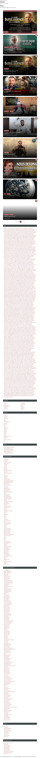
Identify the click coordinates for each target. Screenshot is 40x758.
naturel (23, 333)
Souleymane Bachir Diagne (9, 639)
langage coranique (20, 313)
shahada (15, 369)
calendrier (13, 251)
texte (9, 380)
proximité (15, 350)
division (21, 273)
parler (24, 340)
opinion (27, 336)
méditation (28, 330)
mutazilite (10, 329)
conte (26, 262)
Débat (5, 420)
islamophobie (29, 307)
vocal (9, 388)
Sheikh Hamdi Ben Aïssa (8, 448)
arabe (16, 242)
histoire (15, 297)
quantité (24, 354)
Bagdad (8, 248)
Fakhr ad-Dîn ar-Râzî (7, 546)
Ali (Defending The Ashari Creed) (10, 665)
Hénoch (5, 512)
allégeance (14, 237)
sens (8, 369)
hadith (32, 295)
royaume (31, 361)
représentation (29, 359)
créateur (28, 268)
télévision (29, 382)
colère (33, 256)
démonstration (6, 276)
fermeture (24, 288)
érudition (29, 394)
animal (10, 239)
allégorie (18, 237)
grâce (22, 294)
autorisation (11, 247)
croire (29, 267)
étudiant (17, 395)
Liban (22, 314)
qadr (9, 354)
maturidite (19, 321)
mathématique (6, 321)
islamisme (25, 307)
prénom (18, 352)
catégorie (5, 252)
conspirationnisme (12, 262)
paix (21, 339)
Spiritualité (23, 407)
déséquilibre (22, 277)
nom (24, 334)
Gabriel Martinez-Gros (8, 572)
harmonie (22, 296)
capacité (22, 251)
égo (23, 392)
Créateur (32, 268)
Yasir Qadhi (6, 666)
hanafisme (11, 296)
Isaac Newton (6, 553)
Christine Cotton (7, 577)
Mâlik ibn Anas (6, 559)
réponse (25, 363)
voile (18, 388)
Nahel (33, 332)
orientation (21, 337)
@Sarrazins (6, 689)
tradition (20, 381)
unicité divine (16, 384)
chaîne (33, 252)
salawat (16, 367)
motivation (24, 326)
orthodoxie (28, 337)
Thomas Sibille (6, 659)
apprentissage (28, 241)
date (8, 270)
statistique (34, 373)
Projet (5, 435)
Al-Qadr (26, 235)
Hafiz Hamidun (6, 735)
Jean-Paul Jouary (7, 606)
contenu (14, 263)
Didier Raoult (6, 697)
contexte (23, 263)
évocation (27, 395)
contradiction (27, 263)
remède (14, 359)
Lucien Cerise (6, 579)
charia (30, 252)
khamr (12, 310)
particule (5, 341)
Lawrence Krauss (7, 718)
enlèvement (25, 280)
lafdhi (14, 311)
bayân (21, 248)
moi (20, 324)
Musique (5, 430)
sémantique (17, 376)
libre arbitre (17, 315)
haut (30, 296)
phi (34, 342)
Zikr (4, 440)
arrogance (31, 242)
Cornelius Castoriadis (8, 604)
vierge (14, 387)
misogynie (30, 323)
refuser (14, 358)
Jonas (5, 474)
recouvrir (22, 356)
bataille (18, 248)
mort (19, 326)
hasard (28, 296)
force (32, 290)
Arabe (19, 242)
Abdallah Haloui (7, 628)
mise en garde (25, 323)
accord (21, 229)
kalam (10, 310)
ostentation (6, 339)
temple (22, 379)
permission (17, 342)
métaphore (6, 332)
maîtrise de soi (22, 322)
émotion (32, 393)
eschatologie (12, 282)
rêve (12, 366)
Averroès (21, 247)
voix (27, 388)
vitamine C (31, 387)
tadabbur (8, 378)
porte (9, 346)
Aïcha (5, 558)
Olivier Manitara (7, 688)
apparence (6, 241)
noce (17, 334)
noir (22, 334)
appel (16, 241)
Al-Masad (28, 234)
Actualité (5, 403)
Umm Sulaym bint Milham (8, 481)
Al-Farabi (5, 466)
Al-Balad (14, 232)
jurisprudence (24, 309)
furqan (30, 291)
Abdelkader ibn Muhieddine (9, 534)
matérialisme (27, 321)
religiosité (6, 359)
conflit (19, 260)
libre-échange (12, 315)
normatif (9, 335)
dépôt (18, 276)
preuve (8, 347)
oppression (6, 337)
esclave (19, 282)
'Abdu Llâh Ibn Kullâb (8, 497)
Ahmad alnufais (7, 748)
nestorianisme (27, 333)
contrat (5, 264)
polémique (6, 346)
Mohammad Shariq (7, 728)
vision (26, 387)
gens (18, 293)
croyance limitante (17, 268)
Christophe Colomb (7, 542)
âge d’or (25, 391)
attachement (6, 245)
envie (28, 281)
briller (30, 250)
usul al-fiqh (32, 385)
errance (5, 282)
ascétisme (18, 243)
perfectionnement (11, 342)
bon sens (27, 250)
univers (14, 385)
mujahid (29, 327)
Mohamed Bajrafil (7, 655)
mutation (29, 328)
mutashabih (25, 328)
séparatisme (26, 376)
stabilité (27, 373)
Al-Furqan (28, 232)
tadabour (11, 378)
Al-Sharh (9, 236)
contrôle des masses (23, 264)
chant (28, 252)
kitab (23, 310)
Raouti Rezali (6, 616)
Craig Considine (7, 708)
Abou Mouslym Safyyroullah (9, 681)
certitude (14, 252)
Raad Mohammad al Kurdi (8, 751)
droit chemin (30, 274)
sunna (7, 375)
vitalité (28, 387)
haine (35, 295)
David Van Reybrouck (8, 602)
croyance (5, 268)
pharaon (32, 342)
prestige (5, 347)
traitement (30, 381)
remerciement (10, 359)
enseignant (6, 281)
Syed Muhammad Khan (8, 648)
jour (33, 308)
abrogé (9, 229)
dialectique (30, 270)
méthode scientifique (21, 332)
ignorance (28, 300)
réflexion (34, 362)
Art (4, 404)
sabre (19, 366)
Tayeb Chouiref (6, 596)
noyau (19, 335)
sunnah (10, 375)
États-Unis (16, 391)
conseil (27, 261)
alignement (28, 236)
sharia (18, 369)
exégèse (9, 287)
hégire (30, 298)
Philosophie (23, 403)
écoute (5, 392)
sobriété (24, 371)
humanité (12, 298)
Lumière (8, 317)
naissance (6, 333)
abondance (26, 228)
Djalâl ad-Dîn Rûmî (7, 490)
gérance (24, 295)
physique (10, 343)
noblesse (14, 334)
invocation (18, 307)
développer (6, 278)
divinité (19, 273)
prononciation (9, 349)
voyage (34, 388)
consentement (6, 262)
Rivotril (13, 361)
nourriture (15, 335)
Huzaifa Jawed (6, 733)
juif (19, 309)
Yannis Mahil (6, 638)
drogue (24, 274)
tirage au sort (6, 381)
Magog (9, 319)
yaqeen (5, 391)
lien (25, 315)
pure (19, 353)
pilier (23, 343)
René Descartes (7, 488)
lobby (15, 316)
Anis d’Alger (6, 713)
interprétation (26, 306)
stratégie (11, 374)
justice (33, 309)
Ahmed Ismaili (6, 635)
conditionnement (7, 260)
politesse (18, 345)
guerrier (27, 294)
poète (18, 346)
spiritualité (24, 373)
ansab (13, 239)
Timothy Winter (7, 594)
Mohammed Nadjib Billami (9, 620)
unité (12, 385)
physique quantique (15, 343)
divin (16, 273)
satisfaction (25, 367)
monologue (30, 324)
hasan (25, 296)
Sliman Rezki (6, 684)
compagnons (28, 257)
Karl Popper (6, 475)
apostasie (32, 239)
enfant (12, 280)
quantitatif (21, 354)
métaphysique (10, 332)
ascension (14, 243)
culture (12, 269)
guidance (31, 294)
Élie (4, 540)
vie (31, 386)
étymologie (21, 395)
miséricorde (6, 324)
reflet (12, 358)
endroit (5, 280)
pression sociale (32, 346)
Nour (12, 335)
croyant (22, 268)
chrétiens (34, 254)
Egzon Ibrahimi (6, 729)
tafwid (17, 378)
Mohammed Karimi (7, 683)
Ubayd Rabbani (6, 747)
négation (5, 336)
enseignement (11, 281)
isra (35, 307)
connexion (11, 261)
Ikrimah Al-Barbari (7, 528)
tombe (10, 381)
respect (33, 359)
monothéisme (6, 326)
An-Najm (13, 238)
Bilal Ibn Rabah (6, 495)
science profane (24, 368)
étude (14, 395)
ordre (15, 337)
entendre (15, 281)
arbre (25, 242)
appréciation (33, 241)
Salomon (5, 527)
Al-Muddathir (10, 235)
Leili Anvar (6, 629)
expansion (32, 284)
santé (22, 367)
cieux (10, 255)
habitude (27, 295)
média (17, 330)
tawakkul (11, 379)
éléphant (8, 393)
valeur (10, 386)
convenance (29, 264)
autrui (18, 247)
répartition (22, 363)
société (27, 371)
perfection (6, 342)
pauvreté (23, 341)
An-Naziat (23, 238)
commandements (7, 257)
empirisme (29, 278)
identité (15, 300)
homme (34, 297)
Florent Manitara (7, 717)
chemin (7, 254)
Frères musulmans (25, 291)
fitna (19, 289)
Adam (19, 230)
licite (24, 315)
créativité (9, 269)
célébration (23, 269)
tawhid (18, 379)
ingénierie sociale (29, 303)
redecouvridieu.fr (30, 356)
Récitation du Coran (7, 436)
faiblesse (21, 287)
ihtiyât (5, 301)
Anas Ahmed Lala (7, 677)
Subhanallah (19, 374)
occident (21, 336)
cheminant (11, 254)
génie (5, 295)
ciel (8, 255)
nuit (21, 335)
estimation (12, 283)
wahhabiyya (27, 389)
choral (31, 254)
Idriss (5, 538)
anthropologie (16, 239)
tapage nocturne (21, 378)
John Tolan (6, 642)
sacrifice (22, 366)
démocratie (34, 275)
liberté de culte (6, 315)
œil (33, 395)
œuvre (5, 396)
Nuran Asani (6, 727)
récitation (22, 362)
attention (13, 245)
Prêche (5, 433)
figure (29, 288)
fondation (6, 290)
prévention (27, 352)
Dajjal (29, 269)
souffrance (13, 372)
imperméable (11, 302)
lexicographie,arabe (12, 314)
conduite (12, 260)
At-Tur (29, 244)
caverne (11, 252)
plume (8, 345)
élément (5, 393)
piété (27, 343)
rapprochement (28, 355)
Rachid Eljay (6, 692)
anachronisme (28, 238)
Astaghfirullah (10, 244)
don (7, 274)
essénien (8, 283)
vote (32, 388)
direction (23, 271)
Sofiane (5, 593)
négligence (9, 336)
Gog (29, 293)
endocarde (33, 278)
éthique (7, 395)
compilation (11, 258)
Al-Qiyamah (34, 235)
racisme (5, 355)
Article (5, 415)
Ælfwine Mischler (7, 600)
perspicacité (26, 342)
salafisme (10, 367)
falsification (29, 287)
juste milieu (29, 309)
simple (12, 371)
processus (10, 348)
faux (18, 288)
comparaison (6, 258)
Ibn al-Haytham (7, 548)
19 (4, 228)
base (16, 248)
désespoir (34, 276)
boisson (13, 250)
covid (7, 267)
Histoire (5, 407)
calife (16, 251)
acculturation (25, 229)
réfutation (9, 363)
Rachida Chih (6, 657)
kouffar (25, 310)
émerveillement (17, 393)
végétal (11, 389)
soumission (32, 372)
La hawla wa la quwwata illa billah (22, 311)
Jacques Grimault (7, 670)
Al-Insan (11, 234)
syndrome (6, 376)
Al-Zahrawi (6, 557)
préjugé (15, 352)
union (24, 384)
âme (28, 391)
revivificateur (25, 360)
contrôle (17, 264)
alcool (17, 236)
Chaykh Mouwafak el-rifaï (8, 452)
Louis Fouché (6, 630)
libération (21, 315)
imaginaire (21, 301)
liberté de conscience (30, 314)
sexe (13, 369)
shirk (26, 369)
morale (17, 326)
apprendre (23, 241)
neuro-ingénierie (33, 333)
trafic (27, 381)
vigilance (17, 387)
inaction (17, 302)
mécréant (33, 329)
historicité (27, 297)
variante (12, 386)
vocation (12, 388)
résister (12, 365)
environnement (32, 281)
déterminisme (32, 277)
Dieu (5, 271)
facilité (15, 287)
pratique (23, 346)
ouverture (18, 339)
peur (29, 342)
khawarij (15, 310)
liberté (25, 314)
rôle (14, 366)
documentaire (31, 273)
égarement (20, 392)
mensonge (31, 322)
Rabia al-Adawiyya (7, 523)
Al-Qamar (29, 235)
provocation (11, 350)
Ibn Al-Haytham (7, 494)
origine (24, 337)
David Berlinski (6, 669)
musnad (17, 328)
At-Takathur (26, 244)
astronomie (16, 244)
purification (25, 353)
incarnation (21, 302)
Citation (5, 417)
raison (8, 355)
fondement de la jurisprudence (18, 290)
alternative (22, 237)
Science (22, 405)
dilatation (14, 271)
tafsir (15, 378)
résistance (9, 365)
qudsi (27, 354)
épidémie (8, 394)
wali (30, 389)
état (4, 395)
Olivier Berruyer (7, 711)
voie (14, 388)
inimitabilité (6, 304)
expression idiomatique (18, 286)
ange (8, 239)
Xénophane (6, 514)
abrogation (30, 228)
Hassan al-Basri (7, 554)
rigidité (5, 361)
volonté (29, 388)
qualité (17, 354)
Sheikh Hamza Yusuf (7, 451)
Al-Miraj (31, 234)
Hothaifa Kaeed (7, 749)
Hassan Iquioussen (7, 714)
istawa (7, 308)
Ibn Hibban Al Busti (7, 496)
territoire (34, 379)
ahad (13, 231)
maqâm (23, 320)
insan (20, 304)
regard (17, 358)
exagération (20, 283)
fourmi (5, 291)
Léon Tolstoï (6, 487)
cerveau (18, 252)
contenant (6, 263)
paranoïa (12, 340)
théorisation (34, 380)
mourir (12, 327)
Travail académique (7, 439)
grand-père (8, 294)
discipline (27, 271)
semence (5, 369)
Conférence (6, 418)
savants (31, 367)
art (33, 242)
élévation (12, 393)
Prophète (25, 349)
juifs (21, 309)
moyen (15, 327)
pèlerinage (30, 353)
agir (11, 231)
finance (12, 289)
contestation (19, 263)
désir (11, 277)
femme (21, 288)
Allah (6, 237)
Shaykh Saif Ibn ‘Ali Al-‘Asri (8, 586)
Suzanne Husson (7, 573)
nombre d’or (31, 334)
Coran (7, 265)
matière (11, 321)
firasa (17, 289)
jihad (28, 308)
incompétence (31, 302)
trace (18, 381)
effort (21, 278)
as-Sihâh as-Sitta (10, 243)
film (7, 289)
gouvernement (33, 293)
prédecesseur (28, 350)
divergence (10, 273)
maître (15, 322)
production (23, 348)
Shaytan (21, 369)
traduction (24, 381)
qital (13, 354)
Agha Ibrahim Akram (8, 591)
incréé (10, 303)
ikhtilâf (12, 301)
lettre (8, 314)
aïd (4, 248)
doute (22, 274)
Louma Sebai (6, 732)
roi (23, 361)
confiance (16, 260)
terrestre (30, 379)
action (29, 229)
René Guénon (6, 463)
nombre (27, 334)
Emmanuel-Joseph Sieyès (8, 501)
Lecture (5, 429)
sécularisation (12, 376)
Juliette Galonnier (7, 610)
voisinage (25, 388)
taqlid (33, 378)
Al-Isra (19, 234)
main (11, 319)
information (24, 303)
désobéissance (17, 277)
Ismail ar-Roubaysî (7, 695)
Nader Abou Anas (7, 661)
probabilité (6, 348)
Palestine (23, 339)
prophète (22, 349)
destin (18, 270)
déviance (10, 278)
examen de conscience (26, 283)
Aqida (7, 242)
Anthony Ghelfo (7, 646)
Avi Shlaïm (6, 675)
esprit (27, 282)
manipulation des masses (13, 320)
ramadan (11, 355)
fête (8, 293)
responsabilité (6, 360)
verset (19, 386)
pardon (19, 340)
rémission (17, 363)
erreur (8, 282)
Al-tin (12, 236)
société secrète (32, 371)
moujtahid (6, 327)
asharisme (22, 243)
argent (27, 242)
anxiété (29, 239)
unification (21, 384)
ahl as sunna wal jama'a (23, 231)
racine (33, 354)
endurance (9, 280)
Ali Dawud (6, 736)
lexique (17, 314)
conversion (34, 264)
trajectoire (6, 382)
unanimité (9, 384)
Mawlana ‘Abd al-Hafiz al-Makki (9, 649)
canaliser (19, 251)
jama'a (15, 308)
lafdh (12, 311)
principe (11, 347)
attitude (21, 245)
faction (18, 287)
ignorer (31, 300)
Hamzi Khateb (6, 612)
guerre (24, 294)
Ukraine (5, 384)
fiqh (15, 289)
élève (33, 392)
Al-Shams (5, 236)
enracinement (33, 280)
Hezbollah (6, 297)
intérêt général (10, 307)
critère (26, 267)
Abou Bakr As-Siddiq (7, 506)
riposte (8, 361)
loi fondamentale (23, 316)
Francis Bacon (6, 551)
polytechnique (30, 345)
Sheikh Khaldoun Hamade (8, 449)
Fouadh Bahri (6, 640)
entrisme (25, 281)
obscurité (15, 336)
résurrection (16, 365)
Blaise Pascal (6, 483)
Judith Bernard (6, 605)
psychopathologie (9, 353)
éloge (31, 392)
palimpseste (27, 339)
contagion (23, 262)
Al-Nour (19, 235)
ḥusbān (10, 396)
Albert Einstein (6, 549)
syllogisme (26, 375)
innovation (17, 304)
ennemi (29, 280)
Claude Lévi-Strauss (7, 535)
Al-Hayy (5, 234)
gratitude (16, 294)
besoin (26, 248)
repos (25, 359)
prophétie (29, 349)
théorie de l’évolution (27, 380)
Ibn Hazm (5, 509)
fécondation (34, 291)
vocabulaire (6, 388)
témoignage (33, 382)
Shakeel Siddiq (6, 671)
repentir (22, 359)
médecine (5, 330)
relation (20, 358)
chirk (25, 254)
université (26, 385)
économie (33, 391)
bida (28, 248)
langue (25, 313)
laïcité (30, 313)
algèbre (24, 236)
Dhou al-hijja (26, 270)
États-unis (20, 391)
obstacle (18, 336)
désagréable (26, 276)
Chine (23, 254)
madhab (32, 317)
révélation (9, 366)
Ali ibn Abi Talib (6, 458)
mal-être (21, 319)
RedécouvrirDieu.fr (3, 0)
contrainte (32, 263)
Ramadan (15, 355)
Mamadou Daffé (7, 632)
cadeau (5, 251)
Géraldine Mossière (7, 613)
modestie (10, 324)
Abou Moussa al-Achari (8, 555)
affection (30, 230)
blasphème (9, 250)
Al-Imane (8, 234)
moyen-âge (18, 327)
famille (32, 287)
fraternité (20, 291)
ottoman (12, 339)
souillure (23, 372)
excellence (32, 283)
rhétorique (30, 360)
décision (14, 275)
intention (9, 306)
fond (32, 289)
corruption (19, 265)
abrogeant (6, 229)
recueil (25, 356)
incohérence (26, 302)
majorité (16, 319)
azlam (35, 247)
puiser (14, 353)
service (10, 369)
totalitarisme (14, 381)
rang (18, 355)
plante (34, 343)
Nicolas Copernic (7, 547)
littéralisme (6, 316)
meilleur (26, 322)
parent (22, 340)
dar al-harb (32, 269)
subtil (32, 374)
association (6, 244)
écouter (8, 392)
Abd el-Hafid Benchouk (8, 580)
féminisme (6, 293)
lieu (27, 315)
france (10, 291)
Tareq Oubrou (6, 599)
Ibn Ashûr (5, 471)
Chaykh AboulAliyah (7, 571)
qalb (11, 354)
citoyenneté (24, 255)
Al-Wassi (14, 236)
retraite (18, 360)
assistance (34, 243)
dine (20, 271)
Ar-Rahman (13, 242)
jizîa (31, 308)
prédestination (6, 352)
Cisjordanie (17, 255)
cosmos (26, 265)
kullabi (31, 310)
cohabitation (17, 256)
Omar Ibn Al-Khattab (7, 462)
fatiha (14, 288)
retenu (16, 360)
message (5, 323)
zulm (13, 391)
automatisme (6, 247)
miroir (21, 323)
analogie (32, 238)
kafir (8, 310)
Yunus (11, 391)
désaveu (30, 276)
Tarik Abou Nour (7, 668)
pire (24, 343)
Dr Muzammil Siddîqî (8, 704)
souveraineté (19, 373)
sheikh (24, 369)
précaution (20, 350)
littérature (10, 316)
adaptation (22, 230)
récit (19, 362)
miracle (16, 323)
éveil (24, 395)
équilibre (25, 394)
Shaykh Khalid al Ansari (8, 698)
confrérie (22, 260)
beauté (23, 248)
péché (33, 353)
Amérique (10, 238)
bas (14, 248)
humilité (18, 298)
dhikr (22, 270)
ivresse (10, 308)
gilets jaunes (21, 293)
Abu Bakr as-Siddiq (7, 522)
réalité (10, 362)
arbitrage (22, 242)
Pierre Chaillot (6, 674)
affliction (33, 230)
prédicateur (12, 352)
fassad (9, 288)
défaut (17, 275)
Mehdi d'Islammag (7, 576)
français (13, 291)
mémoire (31, 330)
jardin (18, 308)
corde (13, 265)
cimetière (12, 255)
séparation (22, 376)
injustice (13, 304)
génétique (16, 295)
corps (15, 265)
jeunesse (23, 308)
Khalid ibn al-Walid (7, 529)
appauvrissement (11, 241)
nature (20, 333)
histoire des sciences (21, 297)
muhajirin (22, 327)
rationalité (33, 355)
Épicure (5, 516)
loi (19, 316)
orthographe (32, 337)
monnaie (25, 324)
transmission (10, 382)
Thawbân (5, 525)
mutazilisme (6, 329)
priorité (29, 347)
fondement (10, 290)
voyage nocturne (7, 389)
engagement (18, 280)
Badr (6, 248)
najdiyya (9, 333)
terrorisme (6, 380)
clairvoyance (10, 256)
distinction (6, 273)
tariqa (5, 379)
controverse (14, 264)
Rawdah (5, 356)
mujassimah (33, 327)
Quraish (29, 354)
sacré (25, 366)
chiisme (20, 254)
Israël (5, 308)
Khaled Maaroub (7, 597)
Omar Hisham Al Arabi (8, 742)
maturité (23, 321)
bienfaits (24, 249)
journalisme (11, 309)
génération (8, 295)
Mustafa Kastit (6, 570)
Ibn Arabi (5, 521)
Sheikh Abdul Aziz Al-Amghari (9, 447)
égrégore (26, 392)
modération (17, 324)
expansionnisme (7, 286)
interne (17, 306)
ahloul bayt (30, 231)
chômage (5, 255)
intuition (31, 306)
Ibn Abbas (6, 461)
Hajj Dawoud (6, 709)
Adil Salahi (6, 636)
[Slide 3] (21, 32)
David (5, 526)
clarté (13, 256)
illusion (14, 301)
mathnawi (33, 320)
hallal (5, 296)
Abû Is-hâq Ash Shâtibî (8, 473)
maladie (24, 319)
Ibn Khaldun (6, 564)
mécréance (29, 329)
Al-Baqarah (19, 232)
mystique (18, 329)
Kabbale (5, 310)
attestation (18, 245)
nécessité (28, 335)
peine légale (28, 341)
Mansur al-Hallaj (7, 533)
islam (22, 307)
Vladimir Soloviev (7, 489)
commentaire (13, 257)
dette (20, 270)
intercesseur (13, 306)
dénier (11, 276)
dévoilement (14, 278)
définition (22, 275)
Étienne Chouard (7, 531)
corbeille (10, 265)
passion (12, 341)
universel (22, 385)
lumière (5, 317)
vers (17, 386)
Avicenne (5, 467)
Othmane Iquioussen (8, 622)
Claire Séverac (6, 626)
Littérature (6, 408)
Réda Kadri (6, 587)
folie (27, 289)
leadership (33, 313)
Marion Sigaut (6, 598)
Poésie (5, 432)
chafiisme (21, 252)
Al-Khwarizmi (6, 502)
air (32, 231)
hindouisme (12, 297)
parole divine (30, 340)
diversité (13, 273)
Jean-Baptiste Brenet (7, 658)
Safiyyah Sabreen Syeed (8, 581)
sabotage (16, 366)
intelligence (28, 304)
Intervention (6, 427)
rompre (25, 361)
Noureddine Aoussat (7, 644)
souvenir (15, 373)
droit (27, 274)
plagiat (31, 343)
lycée (21, 317)
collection (25, 256)
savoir (34, 367)
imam (24, 301)
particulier (9, 341)
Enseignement (6, 405)
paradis (5, 340)
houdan (5, 298)
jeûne (26, 308)
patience (16, 341)
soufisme (16, 372)
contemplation (30, 262)
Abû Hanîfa (6, 460)
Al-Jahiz (5, 562)
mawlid (9, 322)
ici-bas (13, 300)
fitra (21, 289)
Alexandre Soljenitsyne (8, 482)
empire (25, 278)
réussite (23, 365)
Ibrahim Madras (7, 705)
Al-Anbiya (7, 232)
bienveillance (28, 249)
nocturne (20, 334)
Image (5, 426)
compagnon (24, 257)
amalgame (26, 237)
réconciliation (30, 362)
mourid (9, 327)
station (30, 373)
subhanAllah (24, 374)
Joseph (5, 493)
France (8, 291)
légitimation (28, 317)
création (5, 269)
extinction (29, 286)
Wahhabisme (22, 389)
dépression (14, 276)
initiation (10, 304)
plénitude (11, 345)
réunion (20, 365)
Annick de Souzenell (7, 615)
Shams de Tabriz (7, 507)
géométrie (20, 295)
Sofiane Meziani (7, 716)
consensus (31, 261)
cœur (27, 269)
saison (5, 367)
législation (24, 317)
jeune (20, 308)
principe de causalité (17, 347)
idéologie (24, 300)
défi (19, 275)
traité (34, 381)
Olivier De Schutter (7, 650)
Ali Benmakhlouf (7, 643)
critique (23, 267)
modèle (13, 324)
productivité (27, 348)
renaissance (18, 359)
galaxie (13, 293)
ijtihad (9, 301)
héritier (5, 300)
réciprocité (16, 362)
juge (14, 309)
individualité (13, 303)
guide (34, 294)
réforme (5, 363)
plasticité (5, 345)
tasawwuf (8, 379)
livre (13, 316)
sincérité (15, 371)
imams (26, 301)
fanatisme (6, 288)
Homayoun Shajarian (8, 730)
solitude (9, 372)
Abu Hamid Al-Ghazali (8, 470)
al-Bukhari (6, 476)
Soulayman (27, 372)
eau (19, 278)
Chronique (6, 416)
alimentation (32, 236)
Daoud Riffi (6, 574)
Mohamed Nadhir (7, 672)
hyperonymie (22, 298)
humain (8, 298)
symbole (29, 375)
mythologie (25, 329)
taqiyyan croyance (28, 378)
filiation (5, 289)
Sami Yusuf (6, 726)
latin (28, 313)
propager (18, 349)
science (13, 368)
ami (4, 238)
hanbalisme (18, 296)
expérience (25, 286)
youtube (8, 391)
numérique (24, 335)
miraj (19, 323)
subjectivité (29, 374)
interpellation (21, 306)
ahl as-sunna (16, 231)
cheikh (5, 254)
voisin (22, 388)
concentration (32, 258)
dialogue (34, 270)
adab (17, 230)
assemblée (30, 243)
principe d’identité (24, 347)
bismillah (5, 250)
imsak (15, 302)
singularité (19, 371)
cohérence (21, 256)
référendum (13, 363)
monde (22, 324)
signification (6, 371)
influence (19, 303)
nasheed (17, 333)
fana (35, 287)
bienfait (21, 249)
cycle (17, 269)
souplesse (6, 373)
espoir (25, 282)
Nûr (12, 336)
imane (29, 301)
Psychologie (23, 404)
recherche (12, 356)
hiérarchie (31, 297)
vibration (25, 386)
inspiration (23, 304)
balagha (11, 248)
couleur (29, 265)
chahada (25, 252)
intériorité (6, 307)
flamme (23, 289)
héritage (33, 298)
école (30, 391)
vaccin (5, 386)
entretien (22, 281)
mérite (35, 330)
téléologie (25, 382)
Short (5, 438)
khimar (21, 310)
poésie (20, 346)
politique (22, 345)
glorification (26, 293)
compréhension (22, 258)
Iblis (10, 300)
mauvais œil (6, 322)
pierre (21, 343)
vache (7, 386)
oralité (12, 337)
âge (23, 391)
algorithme (21, 236)
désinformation (7, 277)
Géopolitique (6, 406)
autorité (15, 247)
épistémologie (13, 394)
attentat (10, 245)
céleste (20, 269)
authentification (29, 245)
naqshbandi (13, 333)
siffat (28, 369)
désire (13, 277)
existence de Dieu (26, 284)
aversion (24, 247)
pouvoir (15, 346)
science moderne (18, 368)
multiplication (6, 328)
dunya (9, 275)
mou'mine (28, 326)
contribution (9, 264)
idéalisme (21, 300)
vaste (15, 386)
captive (30, 251)
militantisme (9, 323)
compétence (27, 258)
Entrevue (5, 424)
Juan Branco (6, 687)
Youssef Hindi (6, 625)
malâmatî (32, 319)
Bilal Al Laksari (6, 592)
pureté (22, 353)
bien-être (7, 249)
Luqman (13, 317)
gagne (11, 293)
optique (9, 337)
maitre (13, 319)
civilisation (28, 255)
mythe (21, 329)
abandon (13, 228)
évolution (30, 395)
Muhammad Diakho (7, 652)
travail (14, 382)
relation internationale (26, 358)
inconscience (6, 303)
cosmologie (23, 265)
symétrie (32, 375)
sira (22, 371)
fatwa (17, 288)
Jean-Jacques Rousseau (8, 561)
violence (20, 387)
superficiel (17, 375)
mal (19, 319)
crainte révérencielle (18, 267)
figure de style (33, 288)
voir (20, 388)
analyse (5, 239)
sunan (5, 375)
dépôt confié (21, 276)
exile (18, 284)
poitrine (15, 345)
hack (30, 295)
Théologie (22, 408)
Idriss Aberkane (7, 617)
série (30, 376)
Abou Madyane (6, 503)
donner (9, 274)
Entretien (5, 423)
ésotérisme (33, 394)
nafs (31, 332)
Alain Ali (5, 653)
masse (29, 320)
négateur (31, 335)
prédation (24, 350)
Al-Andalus (11, 232)
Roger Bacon (6, 552)
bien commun (12, 249)
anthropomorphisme (23, 239)
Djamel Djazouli (7, 619)
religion (31, 358)
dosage (12, 274)
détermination (27, 277)
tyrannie (21, 382)
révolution (27, 365)
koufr (28, 310)
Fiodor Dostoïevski (7, 484)
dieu (6, 271)
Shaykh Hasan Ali (7, 702)
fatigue (11, 288)
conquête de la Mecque (17, 261)
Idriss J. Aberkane (7, 696)
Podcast (5, 431)
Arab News (6, 637)
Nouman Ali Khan (7, 624)
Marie (5, 513)
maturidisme (15, 321)
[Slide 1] (18, 32)
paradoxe (8, 340)
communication (19, 257)
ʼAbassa (7, 396)
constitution (19, 262)
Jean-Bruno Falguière (8, 710)
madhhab (5, 319)
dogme (5, 274)
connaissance (26, 260)
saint (33, 366)
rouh (28, 361)
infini (17, 303)
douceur (15, 274)
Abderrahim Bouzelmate (8, 678)
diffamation (10, 271)
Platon (5, 515)
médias (20, 330)
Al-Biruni (5, 545)
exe (13, 284)
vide (28, 386)
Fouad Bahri (6, 585)
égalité (17, 392)
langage (15, 313)
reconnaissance (17, 356)
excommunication (7, 284)
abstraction (13, 229)
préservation (22, 352)
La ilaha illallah (11, 313)
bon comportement (18, 250)
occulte (25, 336)
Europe (16, 283)
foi (25, 289)
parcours (15, 340)
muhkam (26, 327)
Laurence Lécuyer (7, 690)
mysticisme (14, 329)
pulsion (17, 353)
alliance (8, 237)
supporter (21, 375)
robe (16, 361)
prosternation (6, 350)
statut (5, 374)
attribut (24, 245)
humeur (15, 298)
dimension (18, 271)
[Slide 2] (20, 32)
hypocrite (27, 298)
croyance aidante (10, 268)
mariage (26, 320)
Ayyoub (32, 247)
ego (23, 278)
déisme (30, 275)
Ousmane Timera (7, 679)
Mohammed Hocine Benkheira (9, 691)
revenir (21, 360)
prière (32, 347)
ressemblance (11, 360)
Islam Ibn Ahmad (7, 633)
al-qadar (23, 235)
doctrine (27, 273)
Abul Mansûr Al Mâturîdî (8, 510)
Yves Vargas (6, 715)
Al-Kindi (5, 464)
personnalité (21, 342)
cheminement (16, 254)
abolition (22, 228)
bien (32, 248)
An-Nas (20, 238)
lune (11, 317)
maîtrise (18, 322)
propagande (14, 349)
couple (5, 267)
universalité (18, 385)
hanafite (14, 296)
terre (27, 379)
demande (10, 270)
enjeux (22, 280)
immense (32, 301)
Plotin (5, 518)
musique (13, 328)
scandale (5, 368)
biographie (33, 249)
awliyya (29, 247)
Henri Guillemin (7, 609)
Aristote (5, 508)
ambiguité (33, 237)
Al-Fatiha (25, 232)
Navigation (2, 1)
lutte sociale (17, 317)
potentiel (12, 346)
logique (17, 316)
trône (19, 382)
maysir (12, 322)
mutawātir (33, 328)
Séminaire (6, 437)
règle (5, 362)
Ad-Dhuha (6, 230)
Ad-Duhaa (9, 230)
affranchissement (7, 231)
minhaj (13, 323)
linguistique (30, 315)
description (14, 270)
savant (29, 367)
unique (10, 385)
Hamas (7, 296)
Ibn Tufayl (5, 469)
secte (35, 368)
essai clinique (31, 282)
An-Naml (16, 238)
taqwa (35, 378)
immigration (6, 302)
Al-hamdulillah (33, 232)
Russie (34, 361)
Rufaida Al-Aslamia (7, 532)
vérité (14, 389)
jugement (17, 309)
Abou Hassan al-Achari (8, 492)
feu (27, 288)
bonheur (23, 250)
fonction (29, 289)
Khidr (18, 310)
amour (6, 238)
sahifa (30, 366)
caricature (33, 251)
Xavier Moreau (6, 618)
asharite (26, 243)
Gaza (16, 293)
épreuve (20, 394)
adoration (26, 230)
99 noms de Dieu (8, 228)
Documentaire (6, 422)
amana (29, 237)
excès (12, 284)
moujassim (32, 326)
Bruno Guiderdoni (7, 703)
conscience (24, 261)
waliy (33, 389)
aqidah (9, 242)
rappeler (22, 355)
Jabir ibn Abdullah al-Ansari (9, 480)
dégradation (26, 275)
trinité (16, 382)
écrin (11, 392)
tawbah (15, 379)
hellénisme (34, 296)
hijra (8, 297)
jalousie (12, 308)
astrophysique (20, 244)
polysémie (25, 345)
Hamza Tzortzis (7, 720)
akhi (34, 231)
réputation (29, 363)
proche (13, 348)
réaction (7, 362)
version (22, 386)
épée (23, 394)
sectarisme (32, 368)
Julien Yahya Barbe (7, 682)
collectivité (29, 256)
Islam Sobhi (6, 744)
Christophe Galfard (7, 590)
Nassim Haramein (7, 631)
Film (4, 425)
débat (11, 275)
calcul (10, 251)
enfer (15, 280)
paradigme (32, 339)
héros (8, 300)
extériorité (6, 287)
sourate (9, 373)
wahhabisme (17, 389)
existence (21, 284)
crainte (13, 267)
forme (34, 290)
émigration (25, 393)
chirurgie (28, 254)
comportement (16, 258)
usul (29, 385)
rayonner (8, 356)
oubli (15, 339)
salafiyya (13, 367)
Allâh (11, 237)
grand (5, 294)
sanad (19, 367)
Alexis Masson (6, 694)
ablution (18, 228)
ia (9, 300)
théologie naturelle (19, 380)
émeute (21, 393)
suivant (34, 374)
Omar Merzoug (7, 651)
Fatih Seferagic (6, 745)
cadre (8, 251)
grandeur (12, 294)
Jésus (5, 536)
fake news (25, 287)
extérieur (33, 286)
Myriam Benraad (7, 664)
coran (5, 265)
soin (4, 372)
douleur (19, 274)
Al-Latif (24, 234)
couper (32, 265)
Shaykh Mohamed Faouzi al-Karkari (10, 707)
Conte (5, 419)
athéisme (32, 244)
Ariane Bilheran (7, 676)
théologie (14, 380)
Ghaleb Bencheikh (7, 663)
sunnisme (13, 375)
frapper (16, 291)
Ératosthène (6, 544)
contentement (10, 263)
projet (5, 349)
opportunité (32, 336)
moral (14, 326)
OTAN (9, 339)
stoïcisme (8, 374)
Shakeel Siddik (6, 584)
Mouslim (5, 477)
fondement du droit (27, 290)
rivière (11, 361)
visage (23, 387)
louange (28, 316)
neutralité (11, 334)
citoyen (20, 255)
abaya (16, 228)
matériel (31, 321)
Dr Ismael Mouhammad (8, 583)
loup (31, 316)
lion (33, 315)
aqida (5, 242)
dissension (31, 271)
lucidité (33, 316)
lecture (5, 314)
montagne (11, 326)
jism (30, 308)
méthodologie (27, 332)
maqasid (20, 320)
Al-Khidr (21, 234)
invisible (14, 307)
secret (28, 368)
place (29, 343)
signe (31, 369)
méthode (15, 332)
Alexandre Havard (7, 578)
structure (15, 374)
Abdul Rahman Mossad (8, 752)
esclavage (16, 282)
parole (27, 340)
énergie (5, 394)
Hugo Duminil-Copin (7, 623)
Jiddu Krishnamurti (7, 520)
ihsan (34, 300)
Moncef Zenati (6, 656)
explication (12, 286)
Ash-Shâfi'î (6, 519)
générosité (12, 295)
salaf (7, 367)
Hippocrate (6, 486)
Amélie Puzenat (7, 611)
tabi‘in (32, 376)
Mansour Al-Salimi (7, 746)
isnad (33, 307)
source (12, 373)
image (17, 301)
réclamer (25, 362)
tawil (20, 379)
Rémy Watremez (7, 645)
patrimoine (20, 341)
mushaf (10, 328)
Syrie (9, 376)
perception (32, 341)
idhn (18, 300)
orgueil (17, 337)
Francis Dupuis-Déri (7, 603)
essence (5, 283)
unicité (12, 384)
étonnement (11, 395)
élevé (29, 392)
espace (22, 282)
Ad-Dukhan (14, 230)
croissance (32, 267)
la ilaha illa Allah (31, 311)
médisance (24, 330)
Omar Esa (5, 734)
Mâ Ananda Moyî (7, 541)
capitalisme (26, 251)
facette (12, 287)
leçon (20, 314)
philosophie (6, 343)
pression (26, 346)
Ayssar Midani (6, 701)
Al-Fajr (22, 232)
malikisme (28, 319)
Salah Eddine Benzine (8, 589)
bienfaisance (17, 249)
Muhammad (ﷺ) (7, 479)
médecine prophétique (12, 330)
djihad (24, 273)
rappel (20, 355)
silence (10, 371)
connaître (7, 261)
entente (18, 281)
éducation (13, 392)
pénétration (6, 354)
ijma (7, 301)
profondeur (32, 348)
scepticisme (9, 368)
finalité (9, 289)
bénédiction (34, 250)
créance (25, 268)
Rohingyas (21, 361)
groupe (19, 294)
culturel (15, 269)
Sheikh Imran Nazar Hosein (9, 450)
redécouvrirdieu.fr (7, 358)
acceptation (17, 229)
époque (17, 394)
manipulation (6, 320)
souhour (20, 372)
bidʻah (30, 248)
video (30, 386)
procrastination (18, 348)
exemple (16, 284)
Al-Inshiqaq (15, 234)
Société (22, 406)
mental (34, 322)
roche (18, 361)
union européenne (28, 384)
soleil (7, 372)
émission (29, 393)
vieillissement (10, 387)
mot (21, 326)
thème (11, 380)
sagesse (27, 366)
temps (25, 379)
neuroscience (6, 334)
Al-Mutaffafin (15, 235)
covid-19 (10, 267)
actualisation (32, 229)
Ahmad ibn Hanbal (7, 499)
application (19, 241)
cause (9, 252)
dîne (17, 278)
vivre (34, 387)
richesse (33, 360)
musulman (21, 328)
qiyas (15, 354)
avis (27, 247)
